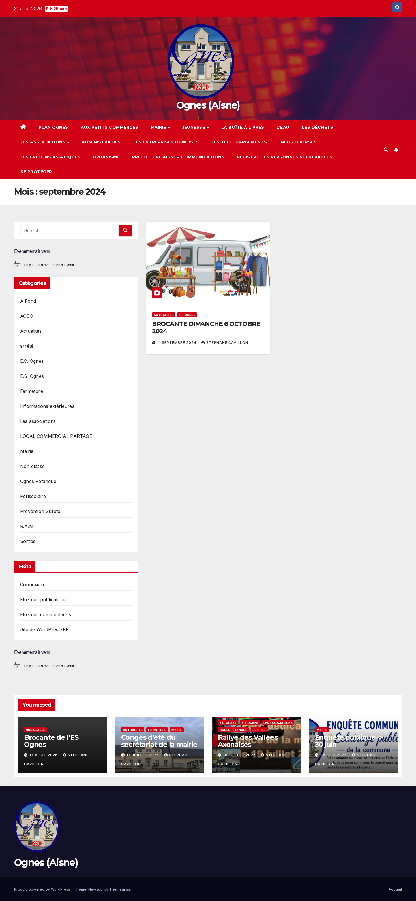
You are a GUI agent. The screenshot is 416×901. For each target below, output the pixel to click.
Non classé (32, 466)
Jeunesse (194, 127)
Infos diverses (298, 142)
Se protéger (36, 171)
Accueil (395, 889)
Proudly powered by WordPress (42, 889)
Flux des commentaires (45, 614)
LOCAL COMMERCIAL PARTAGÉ (56, 436)
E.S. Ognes (32, 376)
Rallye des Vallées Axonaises (247, 741)
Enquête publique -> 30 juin (349, 741)
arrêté (26, 346)
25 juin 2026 (334, 755)
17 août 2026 (44, 755)
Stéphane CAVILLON (227, 342)
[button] (386, 149)
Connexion (32, 584)
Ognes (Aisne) (208, 105)
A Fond (28, 301)
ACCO (26, 316)
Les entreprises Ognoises (166, 142)
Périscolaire (33, 496)
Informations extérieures (47, 406)
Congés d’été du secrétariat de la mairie (159, 741)
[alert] (76, 264)
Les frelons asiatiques (50, 157)
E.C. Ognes (32, 361)
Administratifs (101, 142)
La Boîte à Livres (242, 127)
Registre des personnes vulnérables (284, 157)
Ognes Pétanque (38, 481)
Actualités (31, 331)
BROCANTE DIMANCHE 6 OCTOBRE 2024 (206, 327)
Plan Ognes (53, 127)
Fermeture (31, 391)
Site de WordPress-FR (44, 629)
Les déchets (317, 127)
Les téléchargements (239, 142)
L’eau (283, 127)
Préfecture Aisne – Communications (178, 157)
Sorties (27, 541)
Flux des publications (43, 599)
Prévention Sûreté (40, 511)
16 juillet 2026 (240, 755)
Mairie (159, 127)
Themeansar (120, 889)
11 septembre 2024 (177, 342)
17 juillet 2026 (143, 755)
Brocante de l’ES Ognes (51, 741)
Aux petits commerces (109, 127)
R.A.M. (27, 526)
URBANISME (106, 157)
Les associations (43, 142)
